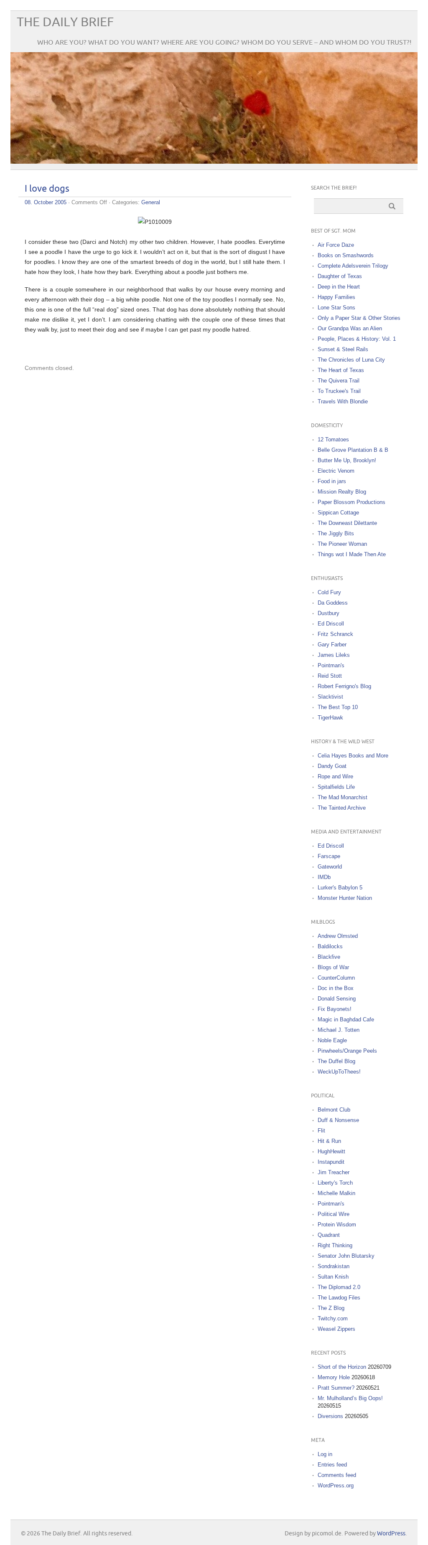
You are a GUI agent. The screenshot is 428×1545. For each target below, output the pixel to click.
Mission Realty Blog (342, 492)
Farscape (329, 856)
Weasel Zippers (336, 1329)
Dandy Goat (332, 766)
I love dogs (47, 189)
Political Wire (333, 1214)
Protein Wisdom (337, 1224)
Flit (321, 1130)
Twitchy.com (333, 1318)
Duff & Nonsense (338, 1120)
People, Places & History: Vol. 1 (357, 339)
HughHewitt (331, 1151)
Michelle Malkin (336, 1193)
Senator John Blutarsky (346, 1256)
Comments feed (337, 1475)
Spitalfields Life (336, 787)
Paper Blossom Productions (351, 502)
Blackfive (329, 957)
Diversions (330, 1416)
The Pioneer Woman (342, 544)
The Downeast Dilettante (347, 523)
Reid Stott (330, 676)
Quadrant (329, 1235)
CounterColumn (336, 978)
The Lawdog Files (339, 1297)
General (150, 202)
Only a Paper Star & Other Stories (359, 318)
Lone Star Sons (336, 307)
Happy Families (336, 297)
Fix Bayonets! (335, 1009)
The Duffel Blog (336, 1061)
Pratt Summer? (336, 1388)
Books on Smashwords (346, 255)
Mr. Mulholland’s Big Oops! (350, 1398)
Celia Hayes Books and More (353, 755)
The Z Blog (331, 1308)
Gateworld (330, 867)
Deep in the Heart (339, 287)
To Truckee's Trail (339, 391)
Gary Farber (332, 644)
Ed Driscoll (331, 624)
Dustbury (328, 613)
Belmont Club (334, 1110)
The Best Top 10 (338, 707)
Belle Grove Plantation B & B (353, 450)
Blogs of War (333, 967)
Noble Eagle (332, 1040)
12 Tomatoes (333, 439)
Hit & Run (329, 1141)
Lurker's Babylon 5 (340, 887)
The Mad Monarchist (342, 797)
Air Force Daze (336, 245)
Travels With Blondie (343, 401)
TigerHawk (330, 717)
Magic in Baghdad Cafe (346, 1019)
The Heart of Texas (341, 370)
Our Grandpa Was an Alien (350, 328)
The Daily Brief (65, 22)
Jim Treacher (333, 1172)
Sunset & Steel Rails (343, 349)
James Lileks (334, 655)
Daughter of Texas (340, 276)
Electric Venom (336, 471)
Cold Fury (329, 592)
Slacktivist (330, 697)
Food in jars (332, 481)
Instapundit (331, 1162)
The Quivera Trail (338, 380)
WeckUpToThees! (339, 1072)
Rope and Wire (335, 776)
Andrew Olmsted (338, 936)
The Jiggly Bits (336, 533)
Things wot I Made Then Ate (352, 554)
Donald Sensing (337, 998)
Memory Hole (334, 1377)
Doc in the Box (336, 988)
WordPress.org (336, 1485)
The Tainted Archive (342, 808)
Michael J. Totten (338, 1030)
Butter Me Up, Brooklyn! (347, 460)
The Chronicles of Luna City (351, 360)
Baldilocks (330, 946)
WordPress (391, 1533)
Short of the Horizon (342, 1367)
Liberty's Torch (335, 1183)
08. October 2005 (45, 202)
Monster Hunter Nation (345, 898)
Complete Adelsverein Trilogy (353, 266)
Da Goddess (333, 603)
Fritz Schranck (335, 634)
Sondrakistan (333, 1266)
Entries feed (332, 1464)
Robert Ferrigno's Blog (344, 686)
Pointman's (331, 665)
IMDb (324, 877)
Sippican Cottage (338, 512)
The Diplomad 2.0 (339, 1287)
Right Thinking (335, 1245)
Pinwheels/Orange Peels (347, 1051)
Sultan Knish (333, 1277)
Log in (325, 1454)
